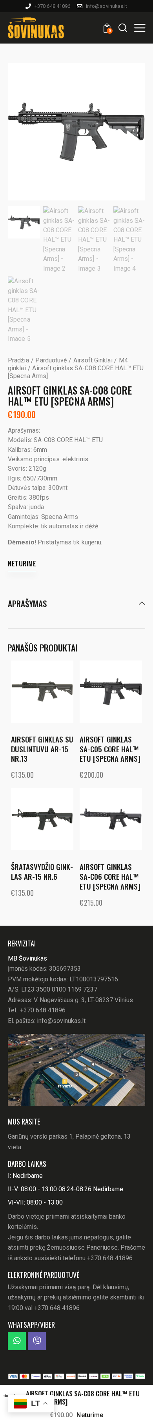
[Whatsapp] (17, 1341)
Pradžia (18, 360)
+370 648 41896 (43, 1010)
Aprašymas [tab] (27, 604)
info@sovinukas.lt (61, 1020)
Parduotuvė (51, 360)
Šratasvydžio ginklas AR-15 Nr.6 (42, 871)
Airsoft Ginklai (93, 360)
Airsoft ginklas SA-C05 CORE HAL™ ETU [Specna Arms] (110, 748)
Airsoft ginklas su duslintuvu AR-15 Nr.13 (42, 748)
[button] (139, 27)
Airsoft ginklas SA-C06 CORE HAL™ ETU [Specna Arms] (110, 876)
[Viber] (37, 1341)
